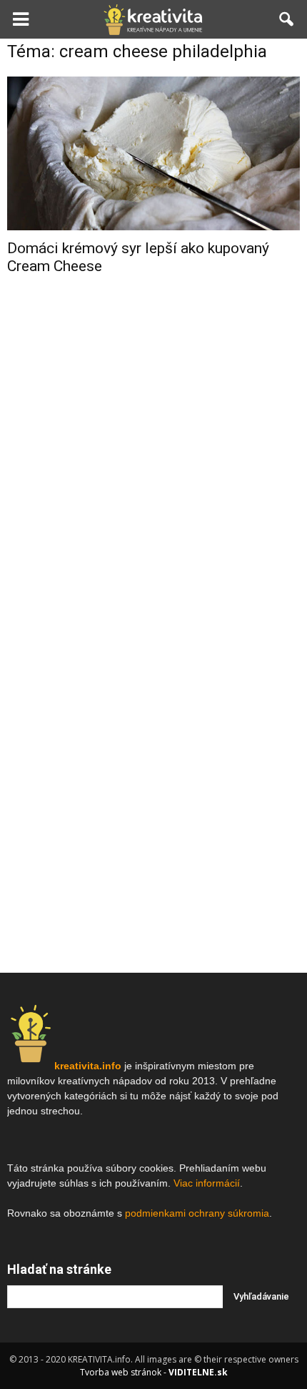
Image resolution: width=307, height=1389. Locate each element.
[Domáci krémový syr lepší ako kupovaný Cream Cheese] (153, 153)
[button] (287, 19)
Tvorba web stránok (120, 1372)
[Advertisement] (153, 514)
